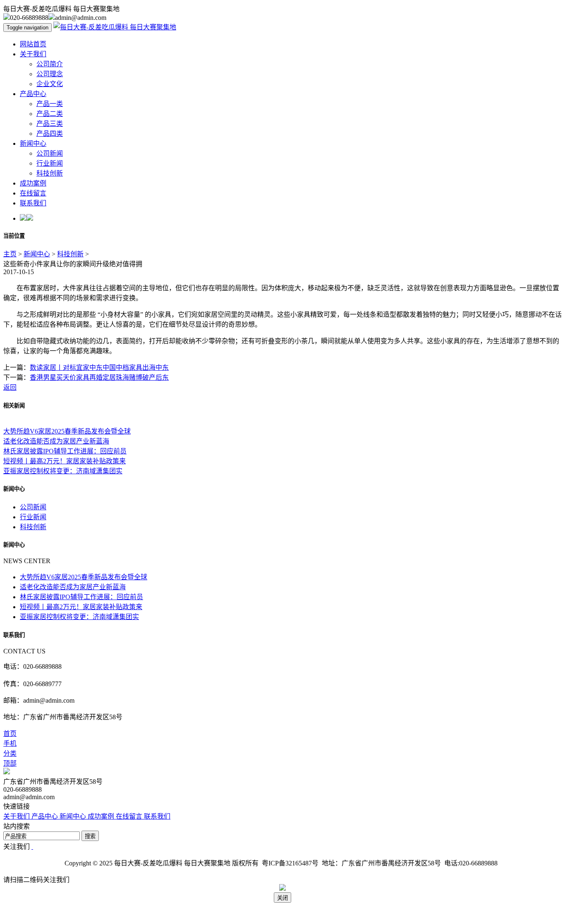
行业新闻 (49, 163)
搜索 (90, 836)
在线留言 (33, 193)
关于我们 (33, 54)
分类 (10, 753)
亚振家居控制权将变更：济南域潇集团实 (62, 471)
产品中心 (33, 93)
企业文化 (49, 83)
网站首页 (33, 44)
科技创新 (49, 173)
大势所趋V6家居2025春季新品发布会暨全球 (67, 431)
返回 (10, 387)
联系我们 (33, 203)
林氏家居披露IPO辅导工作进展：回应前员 (65, 451)
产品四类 (49, 133)
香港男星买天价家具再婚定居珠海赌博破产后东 (99, 377)
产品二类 (49, 113)
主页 (10, 254)
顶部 (10, 763)
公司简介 (49, 63)
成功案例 (33, 183)
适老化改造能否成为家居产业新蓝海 (56, 441)
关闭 (282, 898)
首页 (10, 733)
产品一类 (49, 103)
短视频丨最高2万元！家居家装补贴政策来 (64, 461)
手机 (10, 743)
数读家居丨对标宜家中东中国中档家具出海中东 (99, 367)
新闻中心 (33, 143)
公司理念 (49, 73)
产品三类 (49, 123)
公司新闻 (49, 153)
